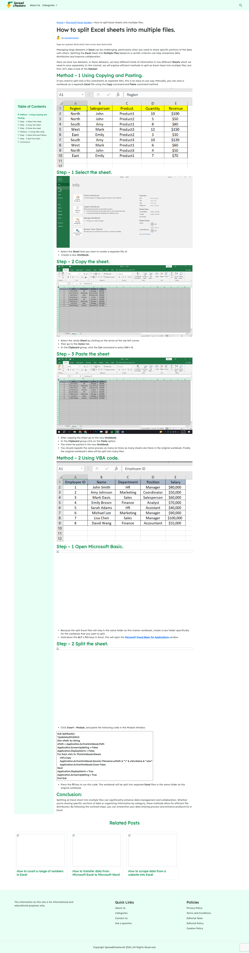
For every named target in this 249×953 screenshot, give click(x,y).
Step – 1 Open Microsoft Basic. (33, 135)
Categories (121, 913)
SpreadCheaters (71, 38)
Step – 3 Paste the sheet (30, 128)
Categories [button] (48, 5)
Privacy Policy (194, 907)
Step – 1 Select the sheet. (31, 121)
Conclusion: (25, 142)
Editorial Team (195, 918)
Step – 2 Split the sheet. (30, 138)
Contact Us (121, 918)
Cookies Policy (195, 928)
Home (60, 22)
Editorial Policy (195, 923)
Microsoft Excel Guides (79, 22)
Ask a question (123, 923)
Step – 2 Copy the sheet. (30, 125)
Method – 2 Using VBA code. (32, 132)
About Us (35, 5)
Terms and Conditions (199, 913)
